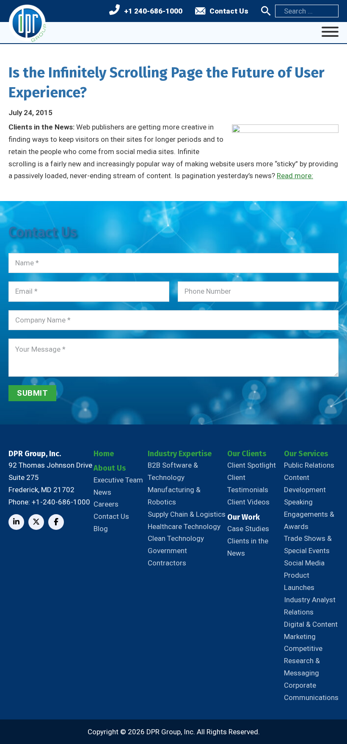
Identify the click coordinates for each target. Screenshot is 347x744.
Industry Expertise (180, 453)
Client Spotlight (251, 465)
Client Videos (248, 502)
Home (104, 453)
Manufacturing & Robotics (174, 495)
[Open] (330, 32)
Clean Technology (176, 538)
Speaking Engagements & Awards (309, 514)
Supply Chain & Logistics (187, 514)
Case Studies (248, 528)
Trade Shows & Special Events (308, 544)
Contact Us (228, 11)
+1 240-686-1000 (153, 11)
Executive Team (118, 480)
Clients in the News (247, 547)
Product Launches (299, 581)
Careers (106, 504)
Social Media (304, 563)
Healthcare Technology (184, 526)
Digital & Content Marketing (311, 630)
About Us (110, 468)
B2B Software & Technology (173, 471)
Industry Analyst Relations (310, 605)
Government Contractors (167, 556)
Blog (101, 528)
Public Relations (309, 465)
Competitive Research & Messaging (303, 660)
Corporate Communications (311, 691)
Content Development (305, 483)
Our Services (306, 453)
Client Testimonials (247, 483)
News (102, 492)
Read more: (295, 175)
